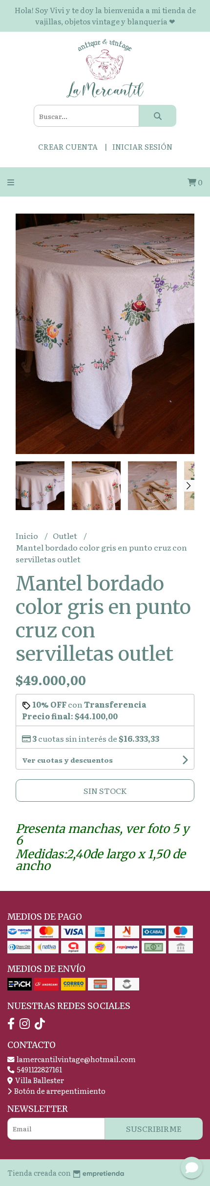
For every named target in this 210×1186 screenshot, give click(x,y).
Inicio (28, 535)
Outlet (66, 535)
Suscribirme (154, 1128)
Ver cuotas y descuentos (67, 760)
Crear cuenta (68, 146)
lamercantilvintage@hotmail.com (75, 1059)
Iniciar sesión (142, 146)
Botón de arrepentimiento (59, 1091)
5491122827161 (38, 1069)
